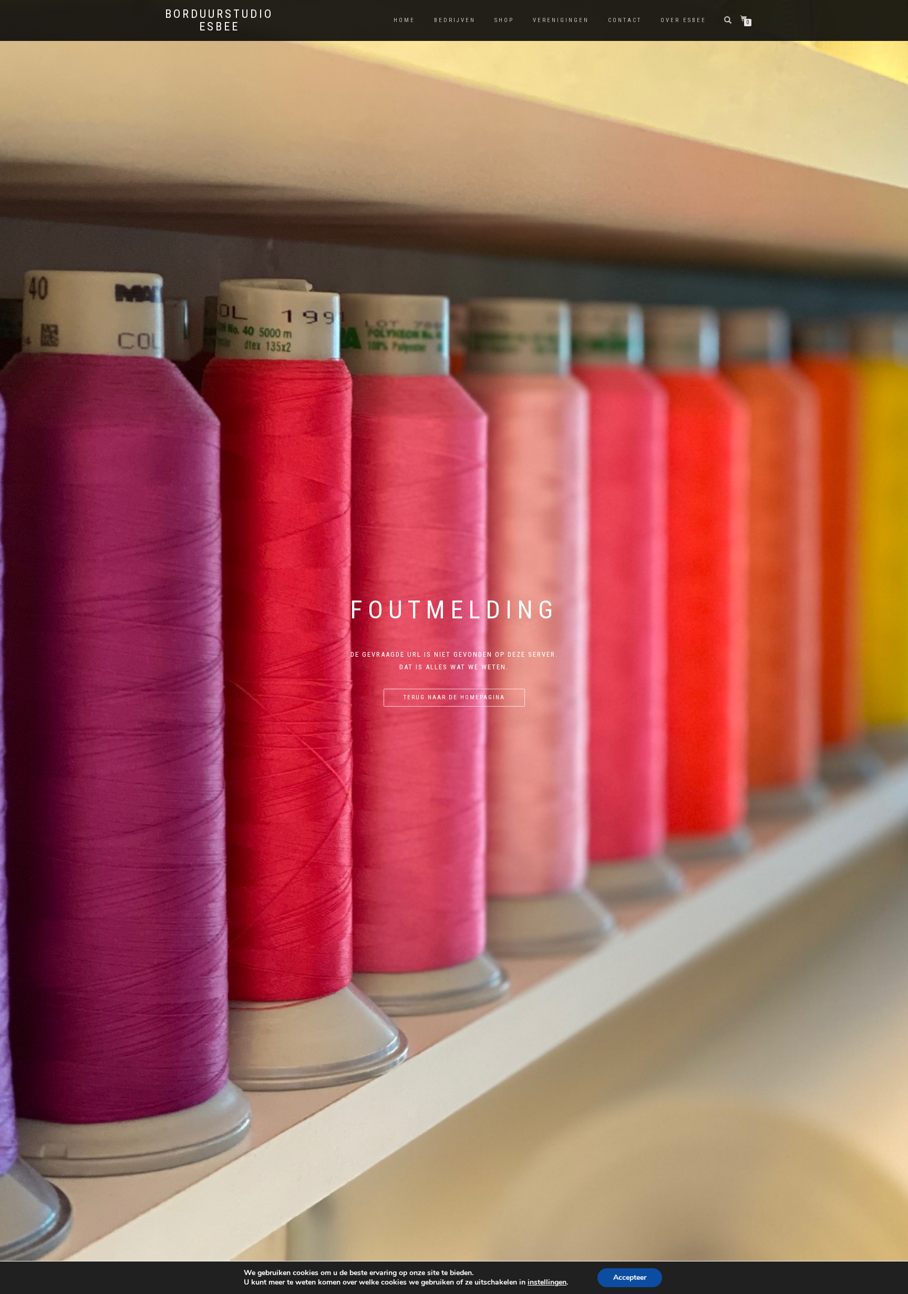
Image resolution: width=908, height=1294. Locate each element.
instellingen (547, 1282)
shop (504, 20)
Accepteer (629, 1277)
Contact (625, 20)
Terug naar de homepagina (454, 697)
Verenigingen (561, 20)
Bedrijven (455, 20)
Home (404, 20)
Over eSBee (683, 20)
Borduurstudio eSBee (219, 20)
